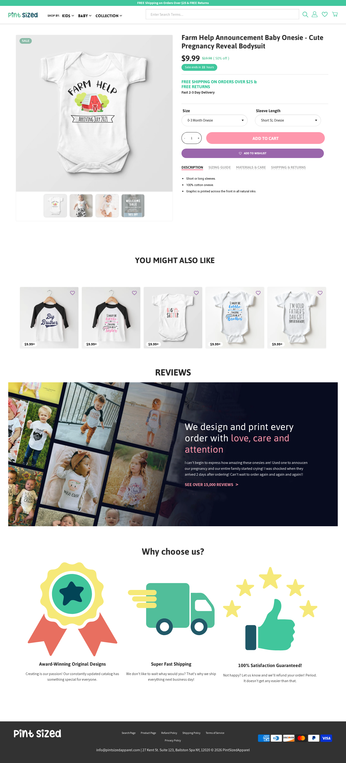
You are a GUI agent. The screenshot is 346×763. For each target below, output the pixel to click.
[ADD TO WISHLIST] (72, 293)
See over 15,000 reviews (209, 484)
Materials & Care (251, 167)
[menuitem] (69, 16)
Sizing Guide (220, 167)
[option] (94, 113)
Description (192, 167)
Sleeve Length (268, 110)
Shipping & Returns (288, 167)
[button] (265, 138)
